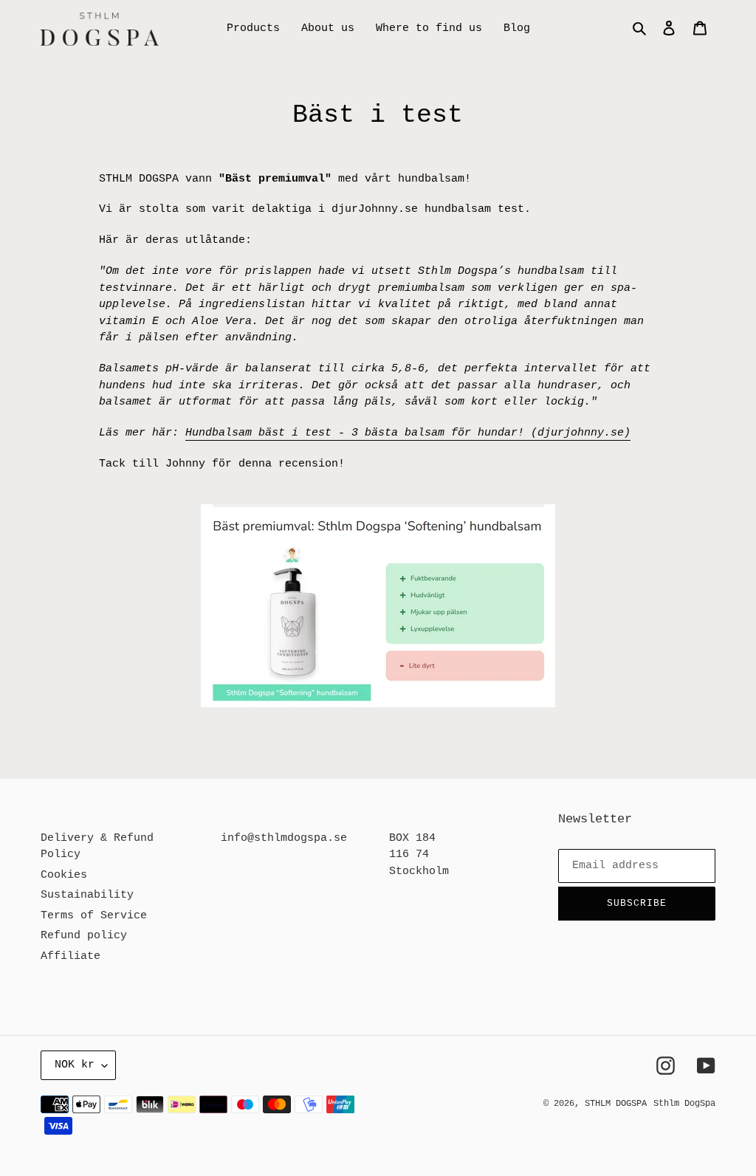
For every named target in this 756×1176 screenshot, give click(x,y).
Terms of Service (94, 915)
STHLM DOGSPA (616, 1103)
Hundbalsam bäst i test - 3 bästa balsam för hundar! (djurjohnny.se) (407, 433)
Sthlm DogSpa (684, 1103)
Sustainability (87, 895)
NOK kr (74, 1065)
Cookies (64, 875)
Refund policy (84, 935)
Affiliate (70, 956)
